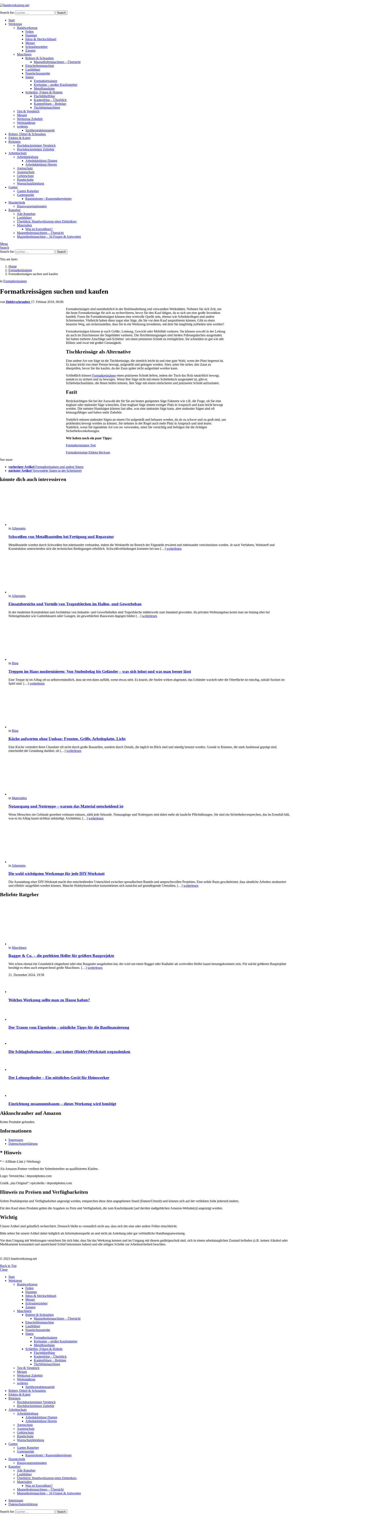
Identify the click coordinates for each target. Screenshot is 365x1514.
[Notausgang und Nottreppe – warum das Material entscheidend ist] (149, 776)
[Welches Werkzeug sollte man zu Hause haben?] (149, 987)
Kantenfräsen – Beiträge (50, 103)
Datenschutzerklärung (23, 1143)
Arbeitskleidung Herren (41, 164)
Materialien (24, 225)
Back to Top (8, 1266)
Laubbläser (32, 69)
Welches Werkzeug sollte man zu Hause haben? (49, 1000)
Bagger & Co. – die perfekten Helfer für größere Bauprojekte (61, 955)
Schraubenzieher (36, 47)
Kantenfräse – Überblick (50, 100)
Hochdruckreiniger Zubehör (35, 149)
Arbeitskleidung (27, 157)
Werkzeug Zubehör (30, 119)
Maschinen (24, 54)
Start (11, 20)
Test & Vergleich (28, 111)
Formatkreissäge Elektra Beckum (88, 452)
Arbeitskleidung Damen (41, 160)
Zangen (30, 50)
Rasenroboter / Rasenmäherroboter (48, 198)
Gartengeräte (25, 195)
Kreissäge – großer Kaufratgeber (55, 85)
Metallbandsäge (44, 88)
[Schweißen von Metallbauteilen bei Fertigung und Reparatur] (149, 507)
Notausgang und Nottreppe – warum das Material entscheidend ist (65, 806)
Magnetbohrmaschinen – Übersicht (57, 62)
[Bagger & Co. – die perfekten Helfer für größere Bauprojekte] (149, 924)
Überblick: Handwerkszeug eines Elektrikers (46, 221)
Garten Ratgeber (28, 191)
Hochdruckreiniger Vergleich (36, 145)
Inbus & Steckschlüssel (40, 39)
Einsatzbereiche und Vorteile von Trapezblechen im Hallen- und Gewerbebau (75, 604)
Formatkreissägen (45, 81)
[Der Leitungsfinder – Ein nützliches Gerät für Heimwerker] (149, 1065)
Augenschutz (25, 172)
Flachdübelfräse (44, 96)
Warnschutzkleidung (30, 183)
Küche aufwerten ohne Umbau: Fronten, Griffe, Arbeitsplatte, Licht (66, 739)
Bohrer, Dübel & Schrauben (27, 134)
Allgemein (19, 528)
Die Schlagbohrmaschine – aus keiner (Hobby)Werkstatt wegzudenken (69, 1051)
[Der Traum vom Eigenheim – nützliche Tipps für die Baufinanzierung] (149, 1013)
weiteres (22, 126)
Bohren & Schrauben (39, 58)
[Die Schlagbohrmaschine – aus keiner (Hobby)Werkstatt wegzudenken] (149, 1039)
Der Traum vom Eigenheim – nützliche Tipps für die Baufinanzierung (68, 1027)
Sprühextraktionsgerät (39, 130)
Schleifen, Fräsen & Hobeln (44, 92)
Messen (22, 115)
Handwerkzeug (27, 28)
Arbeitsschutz (17, 153)
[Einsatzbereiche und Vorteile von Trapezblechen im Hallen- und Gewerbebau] (149, 574)
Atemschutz (25, 168)
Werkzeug (15, 24)
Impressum (15, 1140)
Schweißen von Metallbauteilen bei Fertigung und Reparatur (61, 536)
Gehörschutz (25, 176)
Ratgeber (14, 210)
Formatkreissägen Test (81, 445)
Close (4, 1269)
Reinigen (14, 141)
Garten (13, 187)
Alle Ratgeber (26, 214)
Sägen (29, 77)
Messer (30, 43)
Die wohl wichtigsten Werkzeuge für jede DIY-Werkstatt (56, 873)
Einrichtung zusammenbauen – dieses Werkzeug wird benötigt (62, 1104)
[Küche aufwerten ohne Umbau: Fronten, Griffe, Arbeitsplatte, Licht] (149, 709)
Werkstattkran (26, 122)
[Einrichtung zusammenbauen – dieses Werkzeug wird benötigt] (149, 1091)
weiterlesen (173, 548)
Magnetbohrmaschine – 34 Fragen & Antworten (49, 236)
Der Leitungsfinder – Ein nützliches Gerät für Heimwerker (58, 1077)
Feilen (29, 31)
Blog (15, 663)
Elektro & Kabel (19, 138)
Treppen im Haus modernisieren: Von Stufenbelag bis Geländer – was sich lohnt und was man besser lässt (99, 671)
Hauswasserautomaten (32, 206)
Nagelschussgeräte (37, 73)
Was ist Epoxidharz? (39, 229)
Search (61, 12)
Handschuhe (25, 179)
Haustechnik (16, 202)
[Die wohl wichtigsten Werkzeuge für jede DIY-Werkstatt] (149, 844)
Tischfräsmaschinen (47, 107)
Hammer (31, 35)
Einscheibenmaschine (39, 66)
